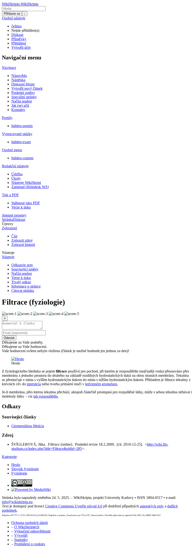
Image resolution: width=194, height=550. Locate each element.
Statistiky (21, 540)
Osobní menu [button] (12, 150)
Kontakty (18, 110)
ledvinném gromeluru (101, 384)
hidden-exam (21, 142)
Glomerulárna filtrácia (27, 426)
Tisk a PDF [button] (10, 195)
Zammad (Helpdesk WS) (30, 187)
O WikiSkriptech (26, 527)
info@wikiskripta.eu (17, 502)
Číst (14, 236)
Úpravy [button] (7, 224)
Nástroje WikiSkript (26, 183)
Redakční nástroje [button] (15, 166)
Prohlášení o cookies (29, 544)
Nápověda (19, 76)
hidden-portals (22, 126)
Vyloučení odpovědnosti (32, 531)
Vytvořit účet (21, 47)
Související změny (25, 269)
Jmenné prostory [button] (14, 215)
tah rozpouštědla (45, 396)
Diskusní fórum (23, 84)
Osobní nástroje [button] (13, 18)
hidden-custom (22, 158)
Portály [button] (7, 118)
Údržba (16, 174)
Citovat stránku (22, 290)
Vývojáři (20, 535)
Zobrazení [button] (9, 228)
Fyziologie (19, 473)
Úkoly (16, 178)
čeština (16, 26)
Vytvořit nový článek (27, 88)
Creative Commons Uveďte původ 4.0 (73, 506)
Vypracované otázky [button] (17, 134)
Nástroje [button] (8, 253)
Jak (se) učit (20, 105)
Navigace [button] (9, 68)
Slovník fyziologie (25, 469)
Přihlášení (18, 43)
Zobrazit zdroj (21, 240)
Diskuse (17, 35)
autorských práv (152, 506)
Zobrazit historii (23, 245)
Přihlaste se (12, 13)
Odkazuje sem (22, 265)
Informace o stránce (26, 286)
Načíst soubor (21, 101)
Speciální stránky (24, 97)
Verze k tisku (21, 207)
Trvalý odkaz (21, 282)
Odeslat (9, 338)
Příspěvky (18, 39)
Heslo (15, 465)
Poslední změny (23, 93)
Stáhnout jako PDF (25, 203)
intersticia (34, 384)
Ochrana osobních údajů (29, 523)
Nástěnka (18, 80)
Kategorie (9, 457)
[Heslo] (17, 359)
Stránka (7, 219)
